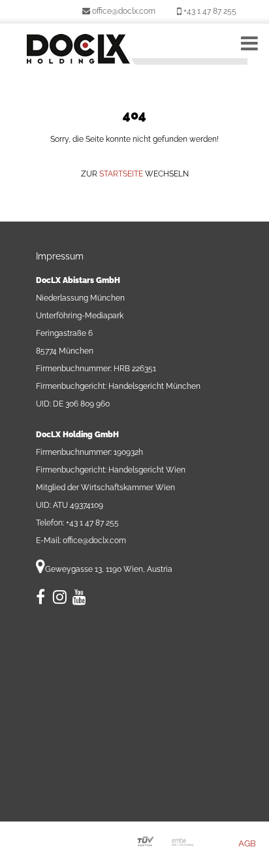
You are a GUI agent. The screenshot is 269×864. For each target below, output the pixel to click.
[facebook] (41, 600)
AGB (247, 843)
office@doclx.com (122, 11)
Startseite (122, 173)
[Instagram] (60, 600)
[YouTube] (79, 600)
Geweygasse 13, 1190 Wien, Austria (108, 569)
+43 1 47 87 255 (209, 11)
